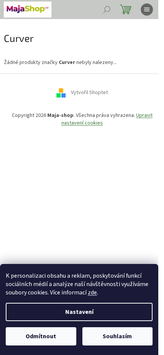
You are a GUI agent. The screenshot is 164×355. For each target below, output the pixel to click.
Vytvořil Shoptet (89, 93)
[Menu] (146, 9)
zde (92, 292)
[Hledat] (106, 9)
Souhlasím (117, 336)
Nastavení (79, 312)
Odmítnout (41, 336)
